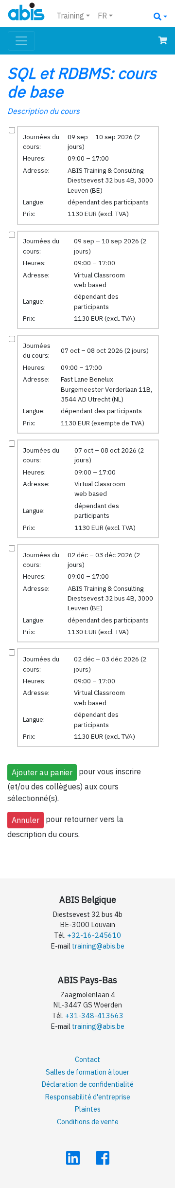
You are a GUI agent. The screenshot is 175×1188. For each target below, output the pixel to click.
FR (102, 15)
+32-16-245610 (94, 935)
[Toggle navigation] (21, 41)
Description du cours (43, 111)
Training (70, 15)
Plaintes (87, 1109)
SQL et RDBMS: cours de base (82, 82)
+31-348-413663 (94, 1015)
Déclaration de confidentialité (87, 1084)
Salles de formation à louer (87, 1072)
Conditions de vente (88, 1121)
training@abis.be (98, 945)
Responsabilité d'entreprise (87, 1096)
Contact (87, 1059)
